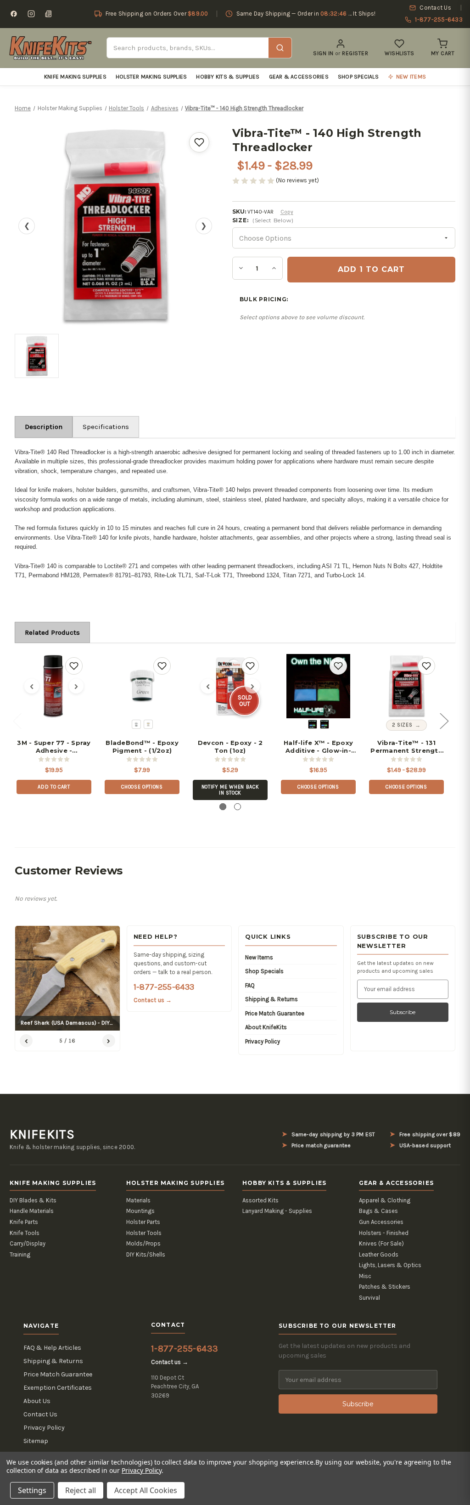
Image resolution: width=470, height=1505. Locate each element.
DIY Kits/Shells (145, 1254)
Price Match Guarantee (274, 1013)
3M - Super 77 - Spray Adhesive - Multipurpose (53, 747)
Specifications (106, 427)
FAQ (250, 985)
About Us (36, 1401)
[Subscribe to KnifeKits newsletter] (48, 13)
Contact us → (153, 1000)
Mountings (140, 1210)
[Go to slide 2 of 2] (237, 806)
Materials (138, 1200)
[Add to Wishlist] (199, 142)
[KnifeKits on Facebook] (13, 13)
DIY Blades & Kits (33, 1200)
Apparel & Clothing (384, 1200)
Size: (263, 220)
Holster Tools (144, 1232)
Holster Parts (143, 1221)
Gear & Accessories (299, 76)
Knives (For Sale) (381, 1243)
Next (444, 720)
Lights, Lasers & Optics (390, 1265)
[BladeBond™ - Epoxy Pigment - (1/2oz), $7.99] (142, 686)
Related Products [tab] (52, 632)
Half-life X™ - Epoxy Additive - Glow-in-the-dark (318, 747)
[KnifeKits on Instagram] (31, 13)
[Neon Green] (312, 724)
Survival (369, 1297)
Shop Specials (358, 76)
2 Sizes (402, 725)
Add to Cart (54, 787)
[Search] (280, 48)
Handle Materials (32, 1210)
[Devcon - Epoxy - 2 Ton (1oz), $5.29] (230, 686)
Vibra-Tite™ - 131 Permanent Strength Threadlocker (406, 747)
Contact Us (40, 1414)
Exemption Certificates (57, 1388)
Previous (17, 720)
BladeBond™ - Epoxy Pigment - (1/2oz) (142, 746)
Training (20, 1254)
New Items (259, 957)
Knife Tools (24, 1232)
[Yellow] (148, 724)
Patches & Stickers (384, 1286)
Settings (32, 1490)
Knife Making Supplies (75, 76)
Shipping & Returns (271, 999)
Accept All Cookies (145, 1490)
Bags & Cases (378, 1210)
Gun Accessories (381, 1221)
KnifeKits (42, 1134)
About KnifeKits (266, 1027)
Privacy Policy (262, 1041)
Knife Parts (24, 1221)
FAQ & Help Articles (52, 1348)
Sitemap (35, 1441)
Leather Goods (378, 1254)
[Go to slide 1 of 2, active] (222, 806)
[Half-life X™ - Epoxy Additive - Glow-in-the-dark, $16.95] (318, 686)
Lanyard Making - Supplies (277, 1210)
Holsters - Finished (383, 1232)
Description (43, 427)
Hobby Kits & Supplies (227, 76)
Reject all (80, 1490)
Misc (365, 1276)
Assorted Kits (260, 1200)
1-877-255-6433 (164, 987)
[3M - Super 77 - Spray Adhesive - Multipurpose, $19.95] (54, 686)
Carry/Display (27, 1243)
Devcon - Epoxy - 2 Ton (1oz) (230, 746)
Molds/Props (143, 1243)
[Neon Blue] (324, 724)
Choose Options (141, 787)
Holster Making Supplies (151, 76)
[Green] (136, 724)
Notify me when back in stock (230, 790)
